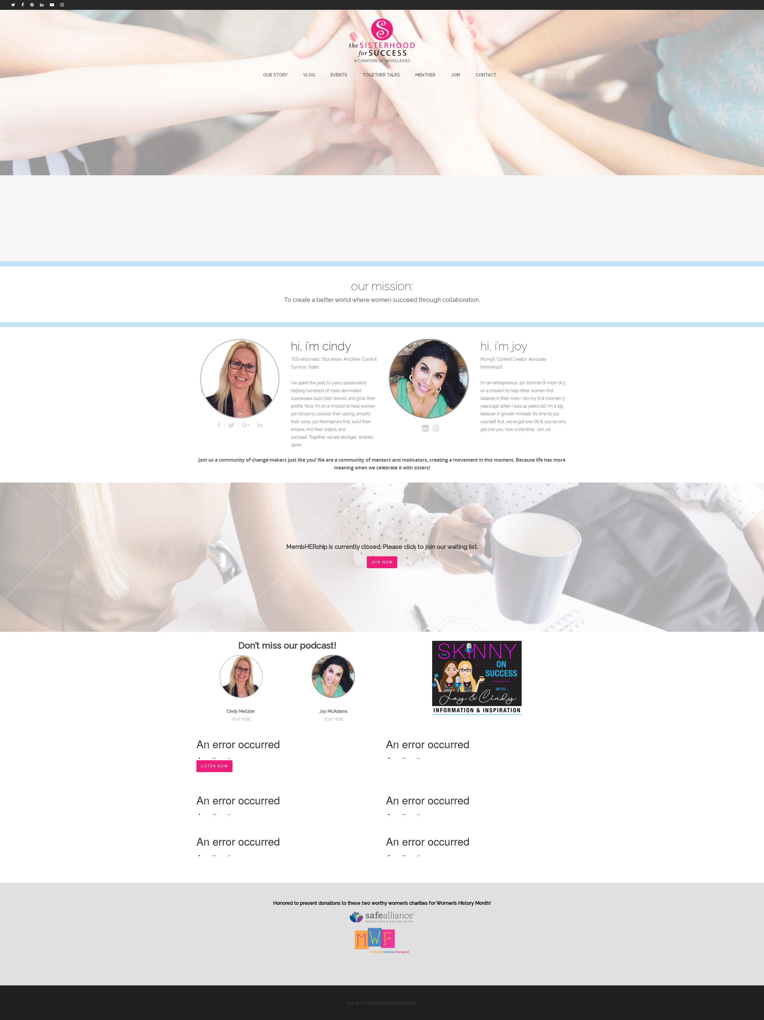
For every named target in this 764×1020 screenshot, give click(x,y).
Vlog (309, 75)
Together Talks (381, 75)
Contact (486, 75)
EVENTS (339, 75)
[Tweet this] (232, 425)
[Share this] (219, 425)
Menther (425, 75)
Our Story (275, 75)
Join (455, 75)
